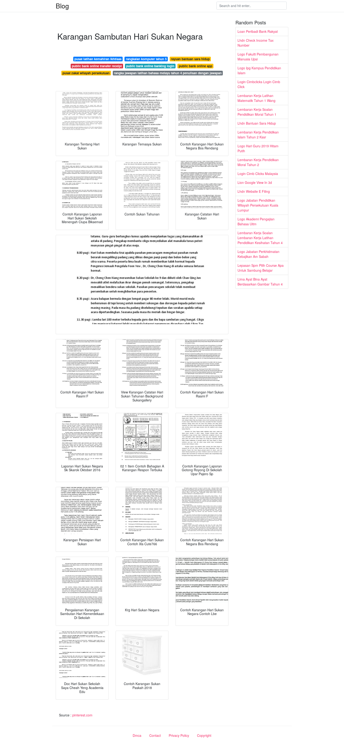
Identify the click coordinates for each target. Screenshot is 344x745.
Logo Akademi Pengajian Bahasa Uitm (256, 221)
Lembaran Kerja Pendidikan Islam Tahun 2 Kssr (258, 134)
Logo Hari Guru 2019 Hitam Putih (258, 148)
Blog (62, 5)
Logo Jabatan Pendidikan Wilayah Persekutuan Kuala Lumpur (258, 205)
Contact (155, 735)
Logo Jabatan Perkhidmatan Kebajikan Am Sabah (258, 254)
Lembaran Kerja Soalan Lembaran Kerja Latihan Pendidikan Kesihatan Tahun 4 (260, 237)
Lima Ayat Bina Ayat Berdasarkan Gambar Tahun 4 (260, 281)
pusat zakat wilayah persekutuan (86, 73)
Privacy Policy (179, 735)
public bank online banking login (150, 66)
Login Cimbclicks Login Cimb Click (259, 84)
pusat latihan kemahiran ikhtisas (97, 59)
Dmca (137, 735)
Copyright (204, 735)
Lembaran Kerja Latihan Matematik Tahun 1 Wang (256, 98)
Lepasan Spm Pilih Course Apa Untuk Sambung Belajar (261, 268)
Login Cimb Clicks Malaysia (258, 173)
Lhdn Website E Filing (254, 191)
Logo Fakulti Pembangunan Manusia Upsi (258, 56)
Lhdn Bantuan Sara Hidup (257, 123)
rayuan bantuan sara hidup (190, 59)
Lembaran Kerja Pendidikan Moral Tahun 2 (258, 162)
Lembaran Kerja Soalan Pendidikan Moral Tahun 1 (257, 112)
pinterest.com (82, 715)
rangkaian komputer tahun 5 (146, 59)
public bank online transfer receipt (97, 66)
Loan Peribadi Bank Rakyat (258, 31)
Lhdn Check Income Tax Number (256, 43)
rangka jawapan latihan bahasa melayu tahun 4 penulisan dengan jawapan (168, 73)
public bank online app (195, 66)
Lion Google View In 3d (255, 182)
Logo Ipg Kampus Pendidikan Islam (259, 70)
